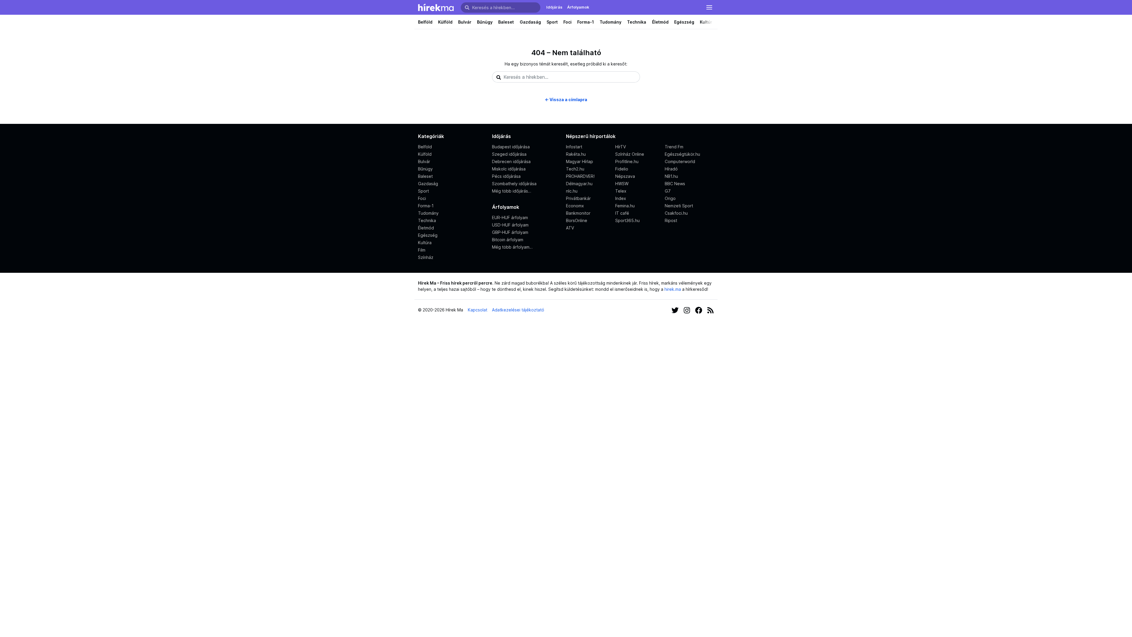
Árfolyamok (578, 7)
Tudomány (610, 21)
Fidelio (621, 168)
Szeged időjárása (509, 154)
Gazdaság (530, 21)
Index (620, 198)
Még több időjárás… (511, 190)
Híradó (671, 168)
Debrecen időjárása (511, 161)
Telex (620, 190)
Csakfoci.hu (676, 213)
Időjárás (554, 7)
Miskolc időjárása (509, 168)
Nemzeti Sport (679, 205)
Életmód (660, 21)
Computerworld (680, 161)
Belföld (425, 21)
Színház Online (629, 154)
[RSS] (710, 309)
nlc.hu (571, 190)
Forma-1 (585, 21)
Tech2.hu (575, 168)
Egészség (684, 21)
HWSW (621, 183)
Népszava (625, 176)
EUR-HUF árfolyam (510, 217)
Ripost (671, 220)
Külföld (445, 21)
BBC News (675, 183)
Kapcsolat (477, 309)
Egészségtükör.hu (682, 154)
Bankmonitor (578, 213)
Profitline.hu (627, 161)
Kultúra (707, 21)
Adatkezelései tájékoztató (518, 309)
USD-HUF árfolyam (510, 224)
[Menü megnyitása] (709, 7)
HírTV (620, 146)
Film (421, 249)
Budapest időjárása (511, 146)
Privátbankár (578, 198)
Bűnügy (485, 21)
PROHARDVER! (580, 176)
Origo (670, 198)
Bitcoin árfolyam (507, 239)
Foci (567, 21)
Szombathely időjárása (514, 183)
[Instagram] (686, 309)
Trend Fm (674, 146)
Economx (575, 205)
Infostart (574, 146)
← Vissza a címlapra (566, 99)
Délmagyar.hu (579, 183)
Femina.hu (625, 205)
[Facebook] (698, 309)
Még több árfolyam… (512, 246)
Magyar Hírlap (579, 161)
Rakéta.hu (576, 154)
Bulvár (464, 21)
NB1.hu (671, 176)
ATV (570, 227)
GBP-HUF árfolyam (510, 232)
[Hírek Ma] (436, 7)
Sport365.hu (627, 220)
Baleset (506, 21)
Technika (636, 21)
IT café (622, 213)
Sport (552, 21)
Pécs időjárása (506, 176)
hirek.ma (672, 289)
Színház (425, 257)
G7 (668, 190)
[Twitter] (675, 309)
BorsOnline (576, 220)
